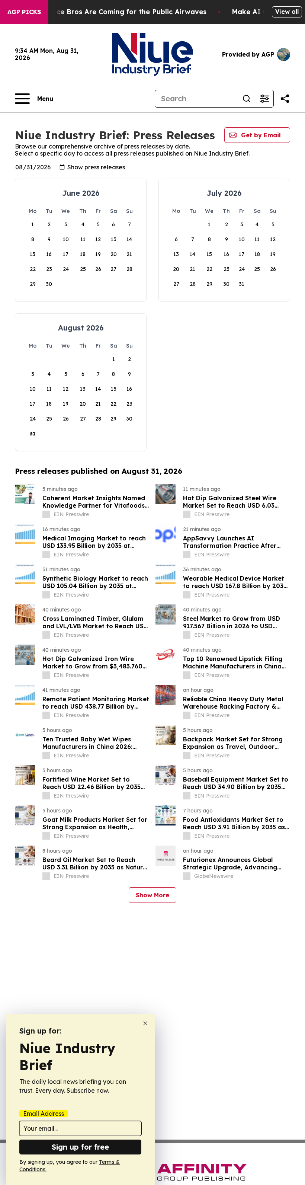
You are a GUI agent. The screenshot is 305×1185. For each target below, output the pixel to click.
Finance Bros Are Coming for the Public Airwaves (122, 11)
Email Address (43, 1113)
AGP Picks (24, 12)
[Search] (247, 98)
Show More (152, 895)
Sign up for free (80, 1147)
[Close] (145, 1023)
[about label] (46, 514)
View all (287, 11)
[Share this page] (285, 98)
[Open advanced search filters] (264, 98)
